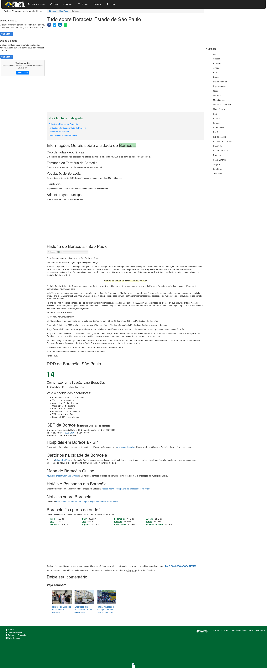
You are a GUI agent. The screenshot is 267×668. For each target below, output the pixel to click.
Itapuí (52, 518)
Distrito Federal (220, 81)
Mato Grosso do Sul (222, 104)
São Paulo (63, 10)
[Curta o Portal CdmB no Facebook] (197, 630)
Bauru (149, 521)
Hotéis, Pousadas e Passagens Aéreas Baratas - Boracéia (105, 609)
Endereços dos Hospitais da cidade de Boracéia (83, 609)
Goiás (215, 90)
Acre (215, 54)
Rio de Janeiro (219, 136)
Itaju (52, 521)
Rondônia (217, 146)
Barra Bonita (120, 524)
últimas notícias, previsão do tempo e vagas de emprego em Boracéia (87, 501)
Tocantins (217, 173)
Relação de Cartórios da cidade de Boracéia (61, 609)
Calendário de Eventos (59, 131)
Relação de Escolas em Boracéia (63, 124)
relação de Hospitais (126, 447)
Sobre (11, 629)
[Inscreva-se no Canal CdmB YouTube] (202, 630)
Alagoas (216, 58)
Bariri (84, 518)
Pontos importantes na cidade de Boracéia (67, 127)
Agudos (86, 524)
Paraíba (216, 118)
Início (53, 10)
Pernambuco (218, 127)
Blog (55, 4)
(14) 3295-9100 (67, 432)
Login (112, 4)
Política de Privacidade (18, 635)
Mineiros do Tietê (154, 524)
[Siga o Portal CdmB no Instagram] (206, 630)
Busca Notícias (38, 4)
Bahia (215, 72)
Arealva (149, 518)
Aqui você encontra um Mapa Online (63, 475)
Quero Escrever (15, 632)
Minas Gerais (219, 109)
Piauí (215, 132)
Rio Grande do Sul (221, 150)
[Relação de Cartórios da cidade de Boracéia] (62, 596)
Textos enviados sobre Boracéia (63, 135)
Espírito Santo (219, 86)
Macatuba (54, 524)
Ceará (216, 77)
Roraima (217, 155)
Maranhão (217, 95)
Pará (215, 113)
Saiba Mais (6, 33)
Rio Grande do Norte (222, 141)
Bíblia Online (23, 72)
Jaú (84, 521)
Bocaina (118, 521)
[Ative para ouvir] (60, 252)
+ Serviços (67, 4)
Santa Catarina (219, 159)
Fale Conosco (14, 638)
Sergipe (216, 164)
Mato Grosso (219, 100)
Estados (97, 4)
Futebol (84, 4)
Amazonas (217, 63)
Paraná (216, 123)
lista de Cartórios (62, 460)
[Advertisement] (125, 46)
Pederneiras (119, 518)
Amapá (216, 67)
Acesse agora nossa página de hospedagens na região (126, 488)
